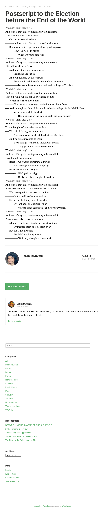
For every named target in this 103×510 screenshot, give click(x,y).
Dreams (8, 372)
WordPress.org (12, 481)
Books (8, 368)
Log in (8, 470)
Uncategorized (27, 7)
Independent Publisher (41, 506)
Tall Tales (9, 398)
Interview (9, 383)
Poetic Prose (11, 387)
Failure (8, 376)
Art (6, 361)
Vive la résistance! (13, 406)
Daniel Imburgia (24, 303)
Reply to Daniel (14, 320)
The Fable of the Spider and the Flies (21, 440)
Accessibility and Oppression (18, 432)
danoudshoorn (11, 7)
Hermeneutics (11, 380)
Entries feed (10, 474)
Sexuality (9, 395)
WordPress (66, 506)
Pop (7, 391)
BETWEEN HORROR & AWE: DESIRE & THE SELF (28, 425)
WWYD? (9, 410)
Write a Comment (19, 286)
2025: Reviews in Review (16, 429)
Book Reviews (11, 365)
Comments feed (12, 477)
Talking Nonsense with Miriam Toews (21, 436)
